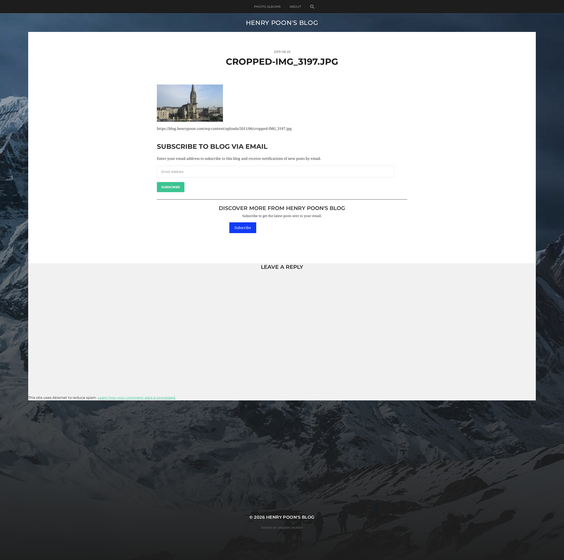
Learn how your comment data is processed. (137, 398)
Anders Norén (290, 527)
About (295, 7)
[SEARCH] (312, 7)
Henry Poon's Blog (282, 22)
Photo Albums (267, 7)
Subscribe (170, 187)
